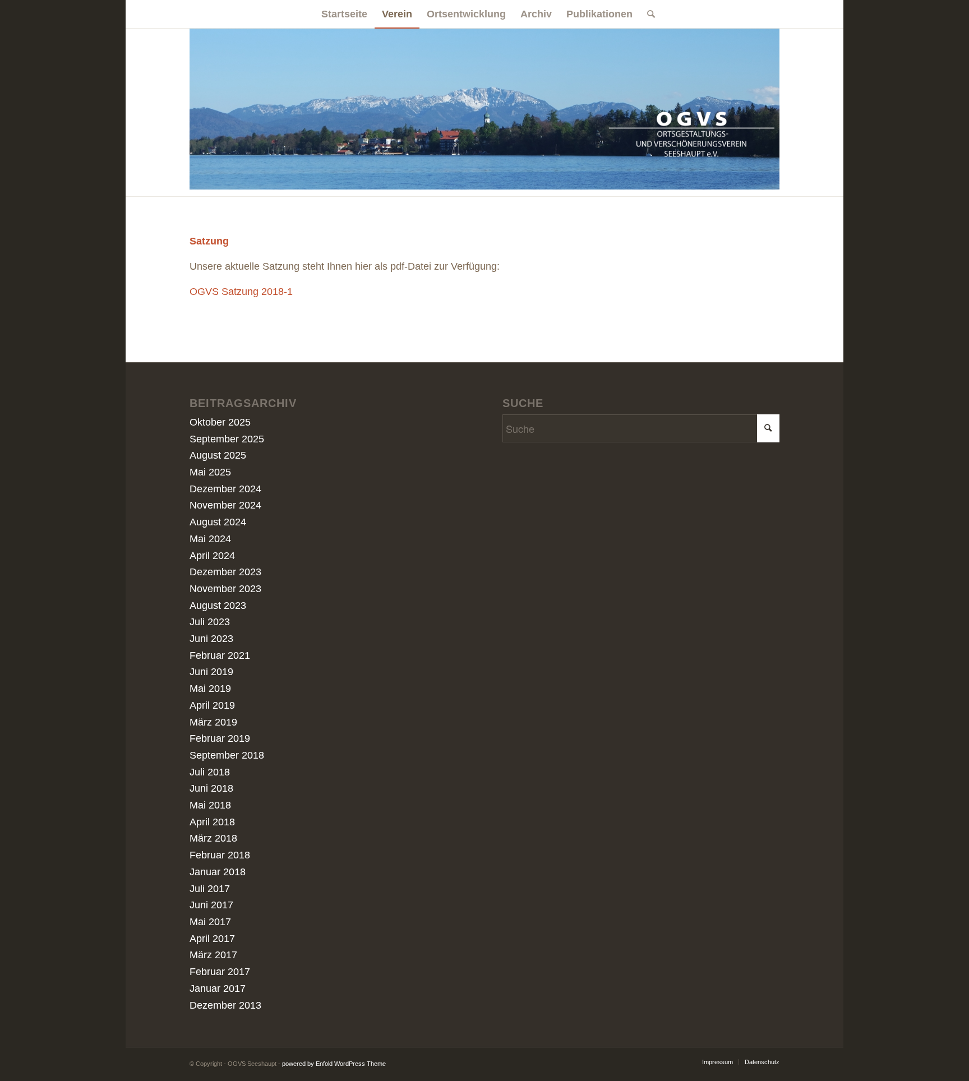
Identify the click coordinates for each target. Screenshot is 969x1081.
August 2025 (218, 455)
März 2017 (213, 954)
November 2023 (225, 588)
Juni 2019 (211, 671)
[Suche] (647, 14)
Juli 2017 (210, 888)
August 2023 (218, 605)
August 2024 (218, 522)
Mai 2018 (210, 805)
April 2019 (212, 705)
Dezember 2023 (225, 572)
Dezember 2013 (225, 1005)
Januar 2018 (218, 871)
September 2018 (227, 755)
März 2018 (213, 838)
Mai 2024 (210, 538)
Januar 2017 (218, 988)
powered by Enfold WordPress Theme (334, 1063)
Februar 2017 (220, 971)
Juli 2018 (210, 772)
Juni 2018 (211, 788)
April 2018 (212, 822)
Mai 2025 (210, 472)
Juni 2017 (211, 905)
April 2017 (212, 938)
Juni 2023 (211, 638)
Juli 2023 (210, 621)
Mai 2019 (210, 688)
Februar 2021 (220, 655)
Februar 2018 (220, 855)
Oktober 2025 (220, 422)
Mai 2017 (210, 921)
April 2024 (212, 555)
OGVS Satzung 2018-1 (241, 291)
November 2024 (225, 505)
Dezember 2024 (225, 489)
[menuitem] (344, 14)
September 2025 (227, 439)
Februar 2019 (220, 738)
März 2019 (213, 722)
